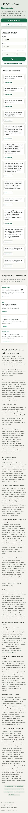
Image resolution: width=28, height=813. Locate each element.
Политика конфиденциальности (9, 807)
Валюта (4, 51)
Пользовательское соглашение (9, 810)
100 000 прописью (19, 792)
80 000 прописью (8, 792)
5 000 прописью (19, 786)
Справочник (14, 805)
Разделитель (20, 51)
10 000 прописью (9, 789)
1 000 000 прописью (14, 794)
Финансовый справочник (15, 24)
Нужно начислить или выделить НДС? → (14, 63)
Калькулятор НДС (15, 20)
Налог (4, 43)
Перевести (14, 59)
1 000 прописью (9, 786)
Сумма (4, 36)
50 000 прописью (19, 789)
